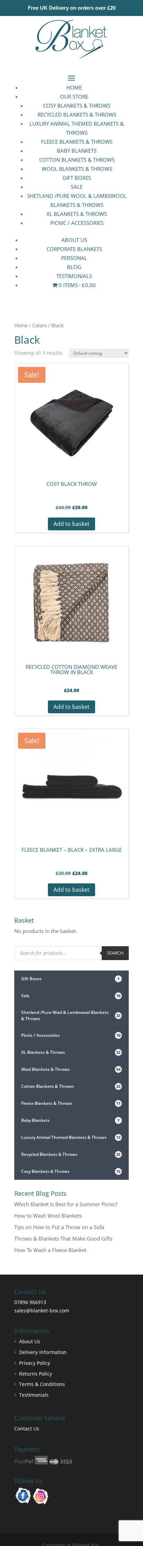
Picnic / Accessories (76, 222)
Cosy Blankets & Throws (76, 105)
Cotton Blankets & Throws (77, 159)
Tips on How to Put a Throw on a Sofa (59, 1227)
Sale (77, 186)
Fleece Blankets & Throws (76, 141)
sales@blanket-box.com (41, 1310)
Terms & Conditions (42, 1384)
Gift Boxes (76, 177)
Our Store (74, 96)
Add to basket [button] (71, 524)
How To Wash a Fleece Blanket (50, 1249)
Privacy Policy (34, 1363)
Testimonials (34, 1395)
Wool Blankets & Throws (77, 168)
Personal (74, 257)
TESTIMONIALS (74, 275)
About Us (74, 239)
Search (115, 953)
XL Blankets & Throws (77, 213)
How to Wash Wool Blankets (48, 1215)
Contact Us (26, 1428)
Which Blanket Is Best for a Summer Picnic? (65, 1204)
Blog (74, 266)
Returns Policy (35, 1373)
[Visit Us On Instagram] (41, 1502)
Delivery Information (43, 1352)
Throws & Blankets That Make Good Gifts (63, 1238)
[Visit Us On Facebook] (23, 1502)
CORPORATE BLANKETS (74, 248)
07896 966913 (30, 1302)
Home (74, 87)
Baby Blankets (76, 150)
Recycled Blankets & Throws (76, 114)
